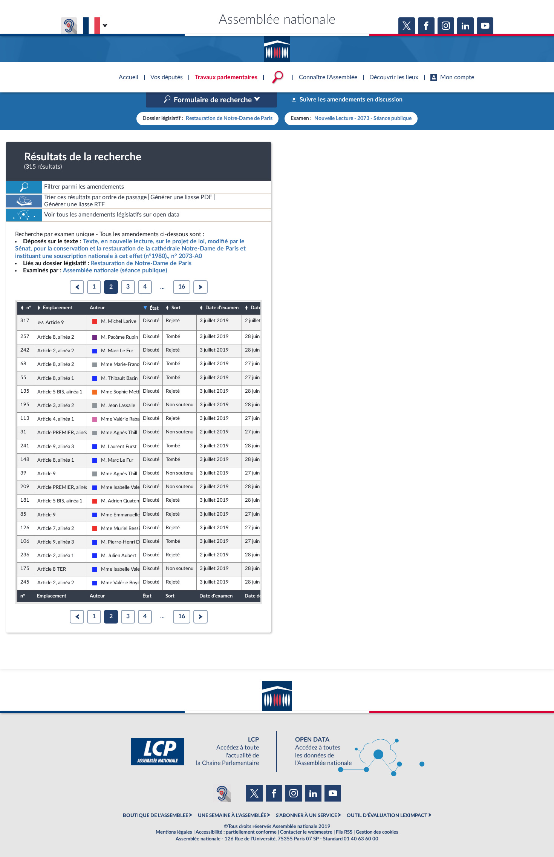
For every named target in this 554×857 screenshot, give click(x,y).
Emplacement (57, 308)
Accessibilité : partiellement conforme (236, 832)
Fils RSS (344, 832)
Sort (176, 308)
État (154, 308)
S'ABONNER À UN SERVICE (306, 815)
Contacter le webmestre (306, 832)
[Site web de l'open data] (353, 751)
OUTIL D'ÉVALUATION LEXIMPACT (387, 815)
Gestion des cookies (377, 832)
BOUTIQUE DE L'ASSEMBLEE (155, 815)
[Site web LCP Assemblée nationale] (201, 751)
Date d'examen (222, 308)
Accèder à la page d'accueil (277, 46)
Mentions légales (174, 832)
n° (28, 308)
